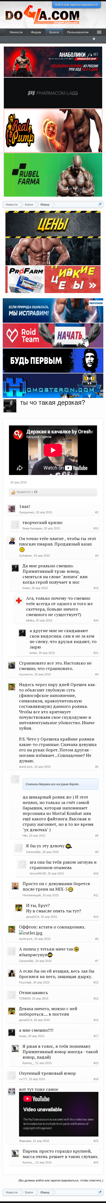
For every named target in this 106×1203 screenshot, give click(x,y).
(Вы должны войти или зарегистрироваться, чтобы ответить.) (60, 1180)
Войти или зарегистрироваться (76, 4)
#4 (96, 674)
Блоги (54, 32)
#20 (95, 620)
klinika (30, 620)
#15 (95, 916)
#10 (95, 528)
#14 (95, 1020)
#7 (96, 961)
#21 (95, 652)
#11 (96, 895)
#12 (95, 982)
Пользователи (78, 32)
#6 (96, 938)
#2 (96, 512)
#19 (95, 588)
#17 (95, 1036)
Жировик (25, 1141)
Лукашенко (26, 512)
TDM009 (24, 998)
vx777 (23, 1079)
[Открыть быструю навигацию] (100, 204)
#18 (95, 1079)
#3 (96, 555)
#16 (95, 873)
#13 (95, 998)
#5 (96, 766)
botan (26, 588)
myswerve (26, 674)
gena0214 (32, 916)
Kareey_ (28, 1063)
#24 (95, 1162)
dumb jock (26, 766)
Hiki (25, 835)
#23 (95, 1141)
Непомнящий (32, 895)
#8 (96, 835)
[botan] (10, 405)
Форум (36, 32)
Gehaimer (25, 555)
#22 (95, 1063)
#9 (96, 852)
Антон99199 (38, 873)
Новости (16, 32)
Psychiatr (25, 982)
